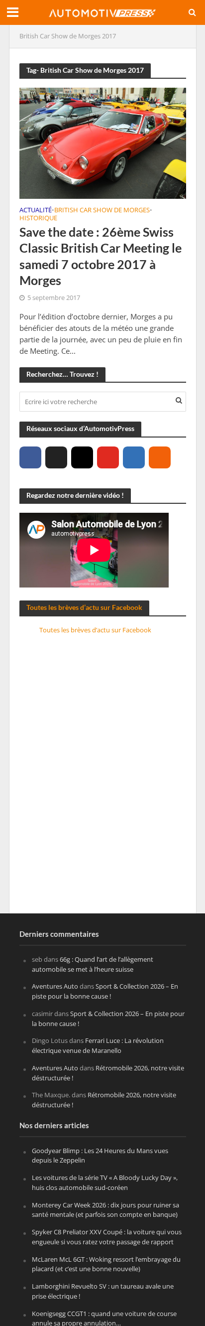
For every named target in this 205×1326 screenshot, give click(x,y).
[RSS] (160, 457)
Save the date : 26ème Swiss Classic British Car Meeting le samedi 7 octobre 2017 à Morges (100, 256)
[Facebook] (30, 457)
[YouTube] (108, 457)
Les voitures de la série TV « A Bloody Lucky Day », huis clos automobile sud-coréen (105, 1182)
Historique (38, 218)
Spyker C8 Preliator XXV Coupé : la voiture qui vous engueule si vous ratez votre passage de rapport (107, 1236)
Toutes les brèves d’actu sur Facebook (84, 607)
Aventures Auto (55, 986)
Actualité (35, 210)
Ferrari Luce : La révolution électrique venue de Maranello (98, 1045)
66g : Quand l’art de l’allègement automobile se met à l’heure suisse (92, 964)
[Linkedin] (134, 457)
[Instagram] (82, 457)
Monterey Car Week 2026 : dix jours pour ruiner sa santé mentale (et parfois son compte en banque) (105, 1209)
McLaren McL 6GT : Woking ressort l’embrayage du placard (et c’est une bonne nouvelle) (106, 1264)
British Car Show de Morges (102, 210)
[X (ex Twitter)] (56, 457)
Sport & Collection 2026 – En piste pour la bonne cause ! (105, 991)
